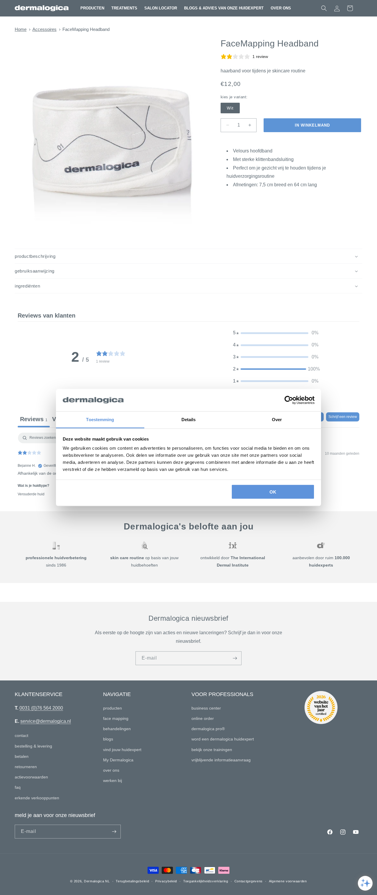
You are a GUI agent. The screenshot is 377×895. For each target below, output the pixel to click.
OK (272, 491)
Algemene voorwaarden (288, 881)
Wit (230, 108)
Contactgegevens (248, 881)
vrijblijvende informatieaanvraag (221, 760)
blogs (108, 739)
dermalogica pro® (208, 728)
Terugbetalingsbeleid (132, 881)
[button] (92, 8)
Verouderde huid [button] (31, 494)
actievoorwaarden (31, 777)
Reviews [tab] (33, 419)
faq (18, 787)
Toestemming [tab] (100, 419)
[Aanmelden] (234, 658)
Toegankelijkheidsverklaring (205, 881)
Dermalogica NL (97, 881)
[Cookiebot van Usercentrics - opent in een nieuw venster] (289, 400)
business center (206, 708)
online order (202, 718)
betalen (22, 756)
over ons (111, 770)
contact (21, 735)
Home (21, 29)
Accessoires (44, 29)
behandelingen (117, 728)
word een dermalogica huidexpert (222, 739)
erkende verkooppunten (37, 798)
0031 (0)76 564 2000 (41, 707)
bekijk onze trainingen (211, 749)
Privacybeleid (166, 881)
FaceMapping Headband (86, 29)
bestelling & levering (33, 746)
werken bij (112, 780)
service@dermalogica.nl (45, 721)
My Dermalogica (118, 760)
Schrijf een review (342, 417)
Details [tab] (188, 419)
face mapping (115, 718)
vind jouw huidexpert (122, 749)
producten (112, 708)
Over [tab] (277, 419)
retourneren (26, 766)
